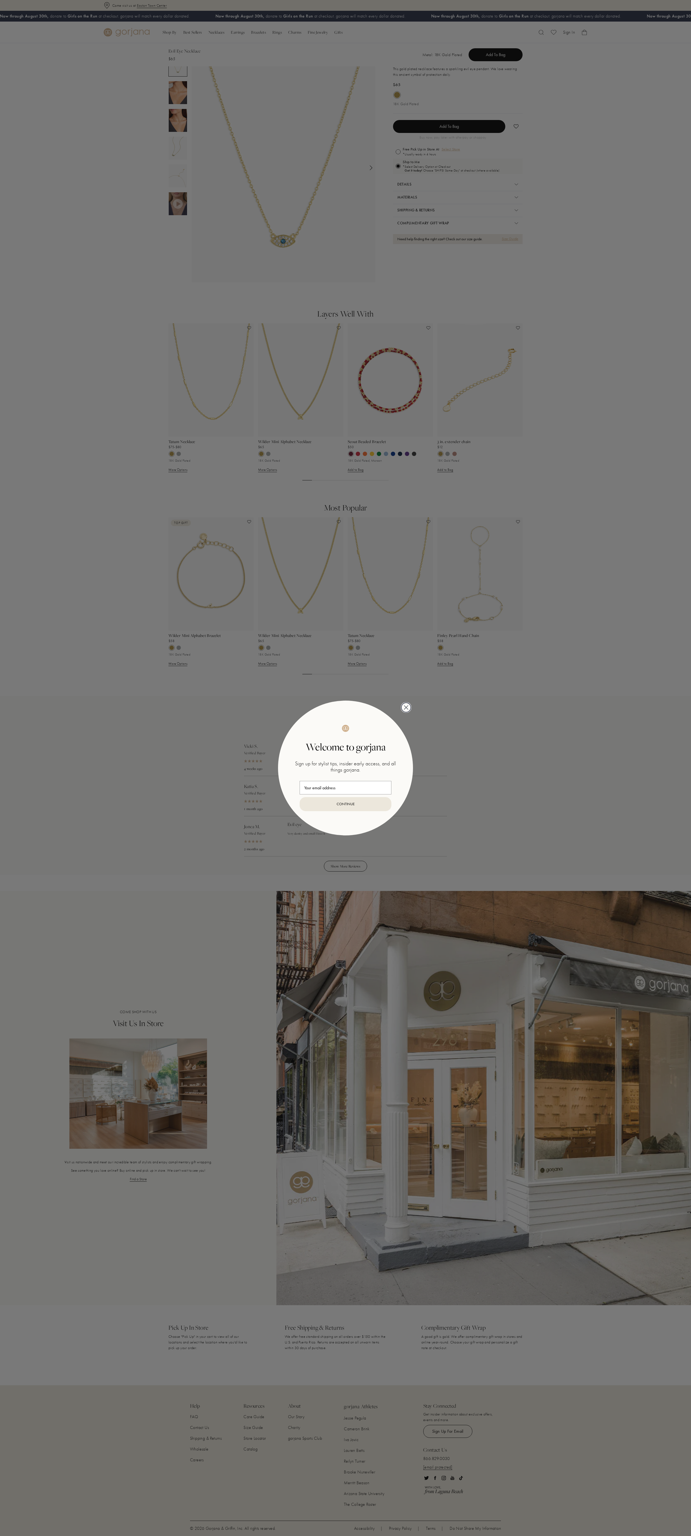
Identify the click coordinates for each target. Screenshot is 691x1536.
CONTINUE (346, 804)
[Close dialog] (406, 707)
